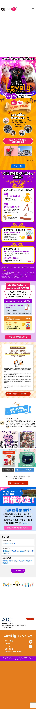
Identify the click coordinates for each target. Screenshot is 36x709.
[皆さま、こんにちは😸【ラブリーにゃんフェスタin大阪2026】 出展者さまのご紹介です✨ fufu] (27, 439)
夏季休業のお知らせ (8, 543)
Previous (2, 151)
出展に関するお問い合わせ (13, 652)
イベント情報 (9, 641)
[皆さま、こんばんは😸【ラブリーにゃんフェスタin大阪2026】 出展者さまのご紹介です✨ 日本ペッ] (9, 458)
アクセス (7, 646)
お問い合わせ (9, 649)
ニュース (7, 643)
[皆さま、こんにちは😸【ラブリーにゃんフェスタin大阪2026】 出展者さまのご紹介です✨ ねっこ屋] (27, 458)
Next (34, 151)
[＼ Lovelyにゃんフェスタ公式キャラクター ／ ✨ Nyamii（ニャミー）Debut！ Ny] (9, 439)
